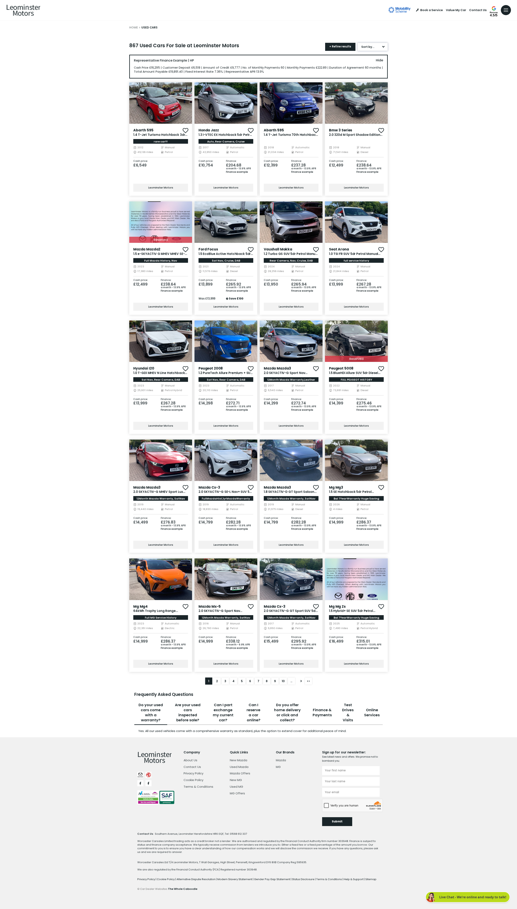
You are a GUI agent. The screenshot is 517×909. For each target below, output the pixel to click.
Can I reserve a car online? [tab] (253, 712)
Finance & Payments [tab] (322, 712)
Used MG (236, 786)
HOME (133, 27)
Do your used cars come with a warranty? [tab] (151, 712)
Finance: (231, 161)
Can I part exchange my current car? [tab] (223, 712)
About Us (190, 760)
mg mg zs (337, 606)
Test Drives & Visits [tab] (348, 712)
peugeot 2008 (211, 368)
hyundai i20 (143, 368)
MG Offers (237, 793)
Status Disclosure (303, 879)
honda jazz (209, 130)
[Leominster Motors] (23, 10)
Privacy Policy (193, 773)
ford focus (208, 249)
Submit (337, 821)
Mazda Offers (240, 773)
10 (283, 681)
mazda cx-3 (209, 487)
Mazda (281, 760)
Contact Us (478, 10)
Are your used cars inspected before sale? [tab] (188, 712)
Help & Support (354, 879)
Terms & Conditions (198, 786)
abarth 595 (143, 130)
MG (278, 767)
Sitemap (370, 879)
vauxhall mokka (278, 249)
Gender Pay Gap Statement (272, 879)
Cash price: (140, 161)
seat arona (339, 249)
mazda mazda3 (277, 368)
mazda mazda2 (146, 249)
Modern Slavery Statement (235, 879)
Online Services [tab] (372, 712)
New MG (236, 780)
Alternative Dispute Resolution (196, 879)
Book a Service (431, 10)
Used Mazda (239, 767)
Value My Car (456, 10)
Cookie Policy (193, 780)
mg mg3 (336, 487)
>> (308, 681)
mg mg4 (140, 606)
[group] (160, 103)
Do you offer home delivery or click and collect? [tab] (287, 712)
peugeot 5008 (341, 368)
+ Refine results (340, 46)
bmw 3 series (340, 130)
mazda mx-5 (210, 606)
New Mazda (238, 760)
